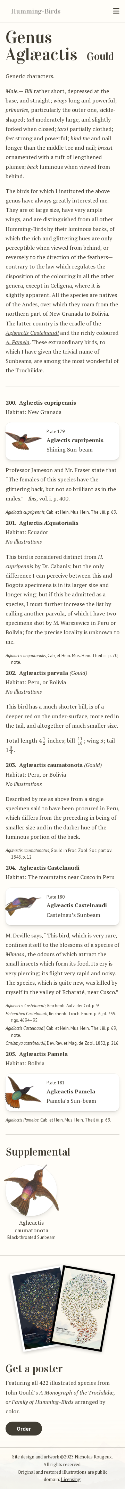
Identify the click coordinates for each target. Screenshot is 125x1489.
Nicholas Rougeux (93, 1457)
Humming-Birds (35, 11)
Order (24, 1428)
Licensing (71, 1479)
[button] (116, 11)
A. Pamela (18, 342)
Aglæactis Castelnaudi (32, 333)
